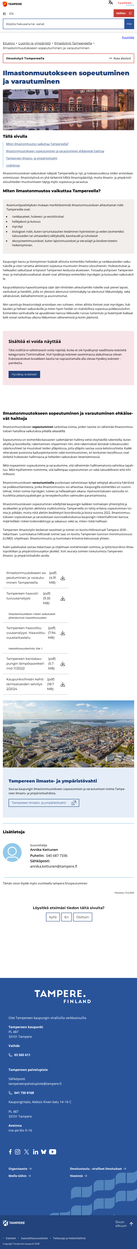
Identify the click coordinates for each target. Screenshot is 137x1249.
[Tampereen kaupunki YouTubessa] (53, 1152)
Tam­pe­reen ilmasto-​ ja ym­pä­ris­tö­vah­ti (31, 158)
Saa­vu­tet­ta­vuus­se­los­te (34, 1238)
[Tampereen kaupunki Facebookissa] (10, 1152)
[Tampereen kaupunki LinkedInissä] (36, 1152)
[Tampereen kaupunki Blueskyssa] (44, 1152)
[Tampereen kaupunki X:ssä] (27, 1152)
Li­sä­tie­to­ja (13, 165)
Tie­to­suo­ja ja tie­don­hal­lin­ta (69, 1238)
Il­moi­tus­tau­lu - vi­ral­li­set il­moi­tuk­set (96, 1169)
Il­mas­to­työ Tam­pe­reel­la (73, 43)
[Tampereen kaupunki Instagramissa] (18, 1152)
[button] (53, 917)
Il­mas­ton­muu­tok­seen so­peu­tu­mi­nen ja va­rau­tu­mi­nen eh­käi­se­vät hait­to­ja (55, 151)
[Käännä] (110, 2)
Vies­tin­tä (76, 1176)
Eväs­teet (11, 1238)
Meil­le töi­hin (18, 1176)
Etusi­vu (9, 43)
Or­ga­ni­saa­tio (18, 1169)
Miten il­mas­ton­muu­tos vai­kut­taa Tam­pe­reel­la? (37, 144)
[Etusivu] (14, 4)
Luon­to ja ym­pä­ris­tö (34, 43)
